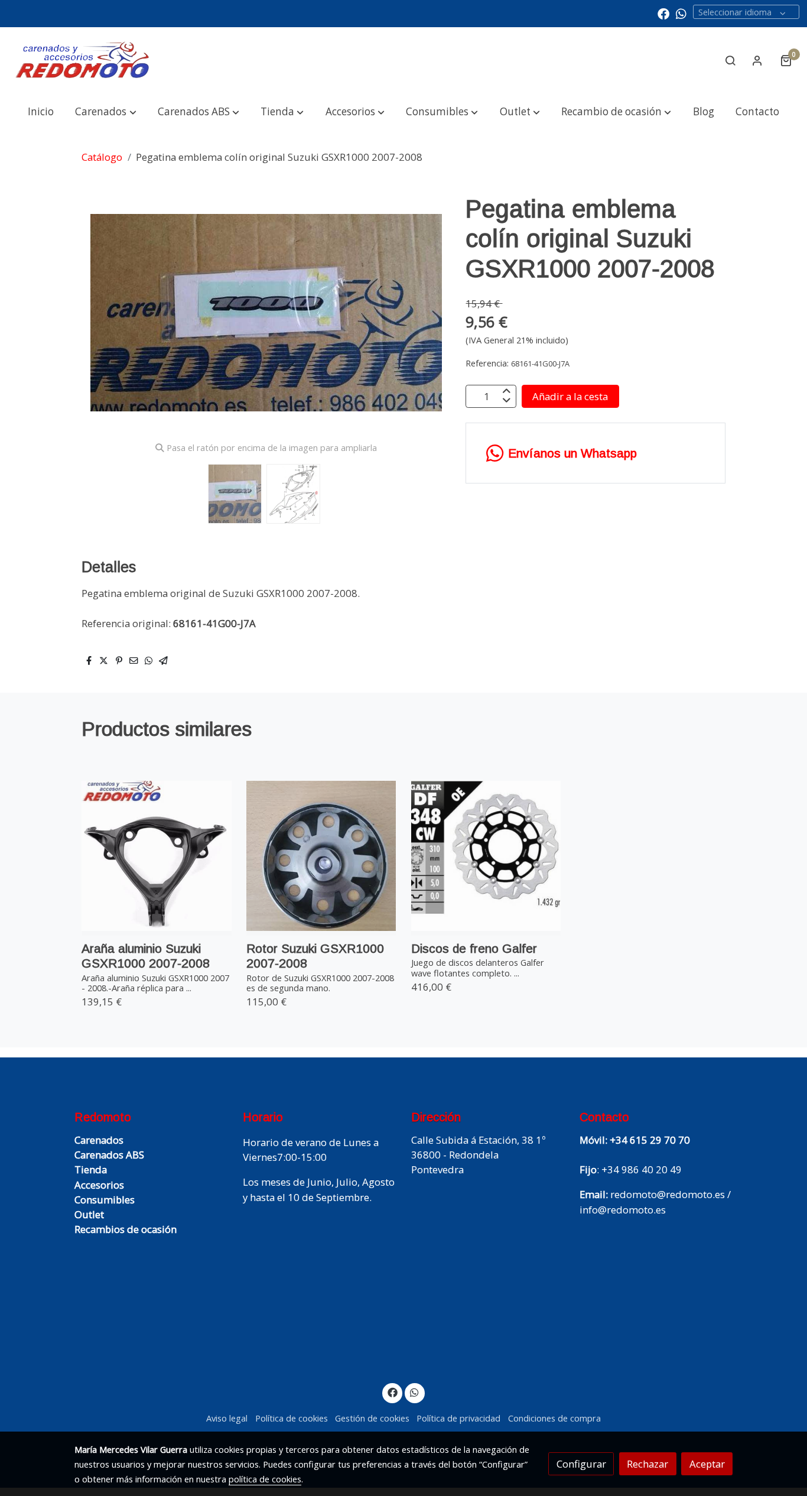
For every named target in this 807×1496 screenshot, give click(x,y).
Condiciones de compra (554, 1418)
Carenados (98, 1140)
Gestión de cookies (372, 1418)
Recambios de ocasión (125, 1229)
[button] (106, 112)
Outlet (89, 1214)
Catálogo (102, 157)
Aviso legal (227, 1418)
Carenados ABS (109, 1154)
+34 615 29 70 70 (650, 1140)
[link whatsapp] (681, 13)
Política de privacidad (458, 1418)
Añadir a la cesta (570, 396)
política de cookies (265, 1479)
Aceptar (707, 1464)
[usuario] (757, 60)
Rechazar (647, 1464)
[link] (83, 60)
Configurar (581, 1464)
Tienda (90, 1169)
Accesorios (99, 1185)
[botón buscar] (730, 60)
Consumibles (104, 1199)
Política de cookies (291, 1418)
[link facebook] (663, 13)
